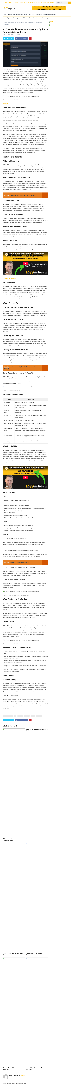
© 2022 (4, 1083)
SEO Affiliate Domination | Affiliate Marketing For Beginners (42, 14)
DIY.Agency (8, 1083)
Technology (11, 22)
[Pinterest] (30, 38)
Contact (16, 2)
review (33, 715)
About (10, 2)
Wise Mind (39, 715)
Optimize (27, 715)
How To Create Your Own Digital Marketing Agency (15, 14)
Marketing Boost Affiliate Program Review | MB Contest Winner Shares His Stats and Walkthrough (26, 18)
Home (5, 2)
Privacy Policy (23, 1083)
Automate (20, 715)
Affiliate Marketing (8, 715)
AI (15, 715)
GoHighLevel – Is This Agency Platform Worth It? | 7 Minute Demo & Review (37, 2)
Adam (4, 34)
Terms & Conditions (16, 1083)
